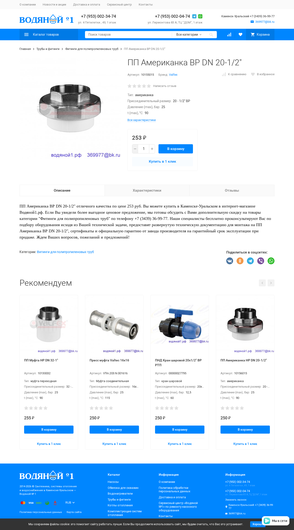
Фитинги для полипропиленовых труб (91, 49)
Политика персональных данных (41, 512)
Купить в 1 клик (162, 161)
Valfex (173, 74)
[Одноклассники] (240, 260)
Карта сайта (74, 512)
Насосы (113, 482)
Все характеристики (141, 120)
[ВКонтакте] (229, 260)
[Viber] (260, 260)
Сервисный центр (119, 4)
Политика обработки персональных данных (174, 489)
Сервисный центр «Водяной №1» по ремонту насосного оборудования (178, 506)
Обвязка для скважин (123, 488)
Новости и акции (54, 4)
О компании (28, 4)
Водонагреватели (120, 493)
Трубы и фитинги (48, 49)
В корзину (175, 149)
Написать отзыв (164, 86)
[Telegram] (250, 260)
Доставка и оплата (86, 4)
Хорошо (257, 524)
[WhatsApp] (271, 260)
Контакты (146, 4)
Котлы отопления (120, 505)
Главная (25, 49)
